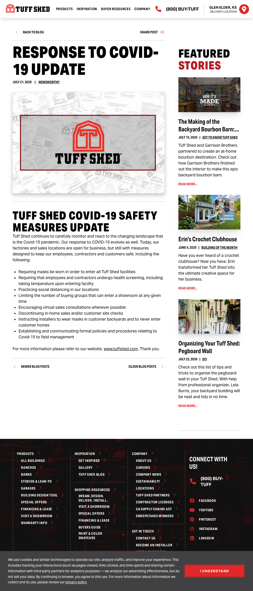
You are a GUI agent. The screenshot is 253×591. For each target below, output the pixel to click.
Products (64, 9)
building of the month (219, 247)
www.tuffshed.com (121, 348)
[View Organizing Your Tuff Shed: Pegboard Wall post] (209, 316)
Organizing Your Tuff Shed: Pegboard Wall (209, 347)
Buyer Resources (116, 9)
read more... (194, 184)
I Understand (214, 571)
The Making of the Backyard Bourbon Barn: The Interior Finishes (206, 129)
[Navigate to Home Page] (26, 8)
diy (204, 359)
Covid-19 (27, 337)
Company (142, 9)
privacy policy (75, 582)
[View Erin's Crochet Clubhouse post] (209, 212)
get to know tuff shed (220, 137)
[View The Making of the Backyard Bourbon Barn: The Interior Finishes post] (209, 94)
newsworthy (49, 82)
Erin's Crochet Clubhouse (207, 239)
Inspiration (87, 9)
